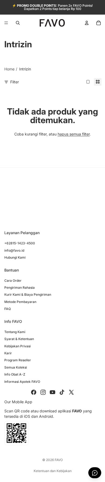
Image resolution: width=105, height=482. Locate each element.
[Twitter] (71, 392)
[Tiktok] (62, 392)
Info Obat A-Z (14, 374)
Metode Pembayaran (20, 302)
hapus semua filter (74, 134)
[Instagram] (43, 392)
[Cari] (18, 23)
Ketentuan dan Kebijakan (53, 471)
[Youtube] (52, 392)
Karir (8, 353)
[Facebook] (33, 392)
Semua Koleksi (15, 367)
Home (9, 69)
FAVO (59, 460)
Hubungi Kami (15, 257)
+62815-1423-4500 (19, 243)
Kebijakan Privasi (17, 346)
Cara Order (13, 281)
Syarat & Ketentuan (19, 339)
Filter (14, 82)
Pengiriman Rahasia (19, 287)
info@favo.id (14, 250)
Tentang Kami (14, 332)
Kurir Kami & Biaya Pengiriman (27, 294)
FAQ (7, 309)
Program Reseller (17, 360)
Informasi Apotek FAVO (22, 381)
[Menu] (6, 23)
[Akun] (87, 23)
